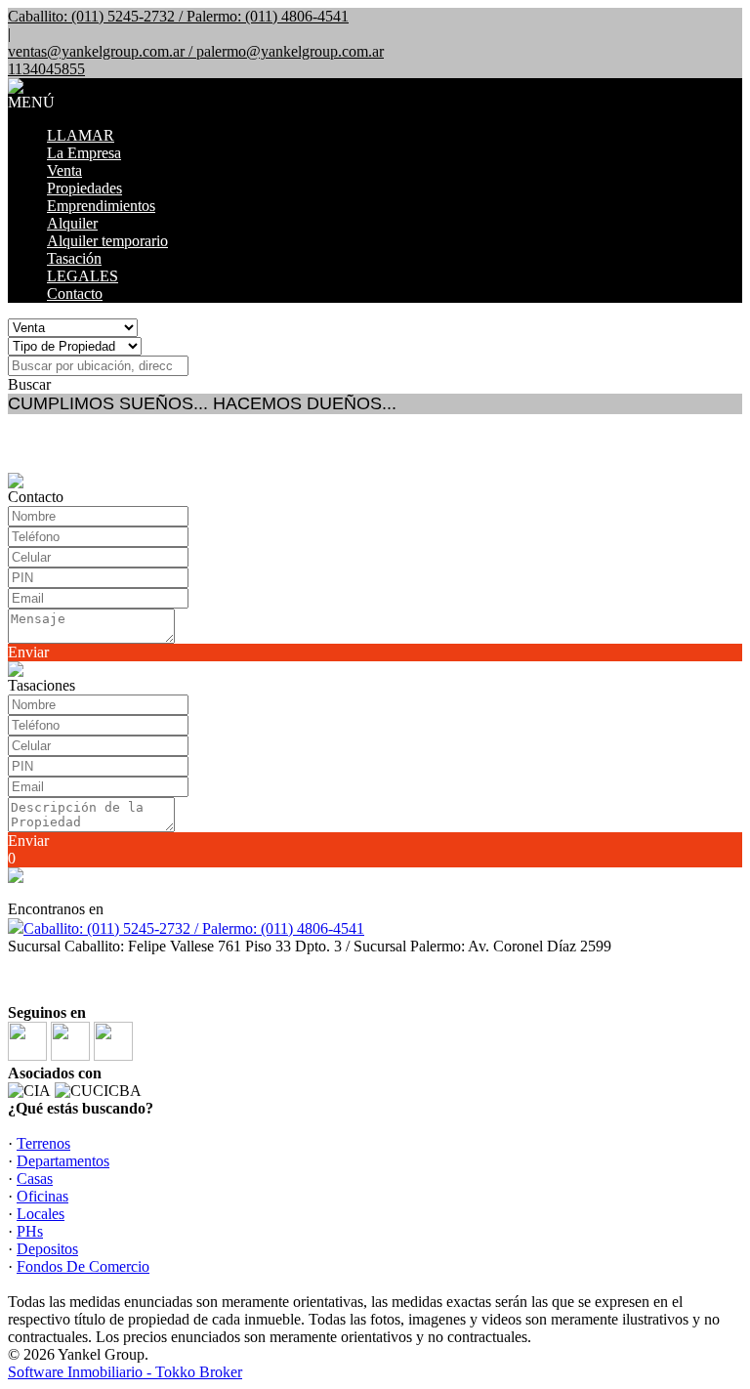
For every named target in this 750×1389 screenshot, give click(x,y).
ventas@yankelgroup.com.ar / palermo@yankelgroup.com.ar (196, 51)
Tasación (74, 258)
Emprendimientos (101, 205)
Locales (40, 1213)
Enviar (28, 652)
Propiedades (84, 188)
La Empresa (84, 153)
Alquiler (72, 223)
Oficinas (42, 1196)
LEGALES (82, 276)
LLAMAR (80, 135)
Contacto (75, 293)
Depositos (47, 1249)
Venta (64, 170)
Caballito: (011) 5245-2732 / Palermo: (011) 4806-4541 (193, 928)
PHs (30, 1231)
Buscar (29, 384)
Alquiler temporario (107, 240)
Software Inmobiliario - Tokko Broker (125, 1372)
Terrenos (43, 1143)
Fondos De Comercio (83, 1266)
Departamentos (63, 1161)
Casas (35, 1178)
